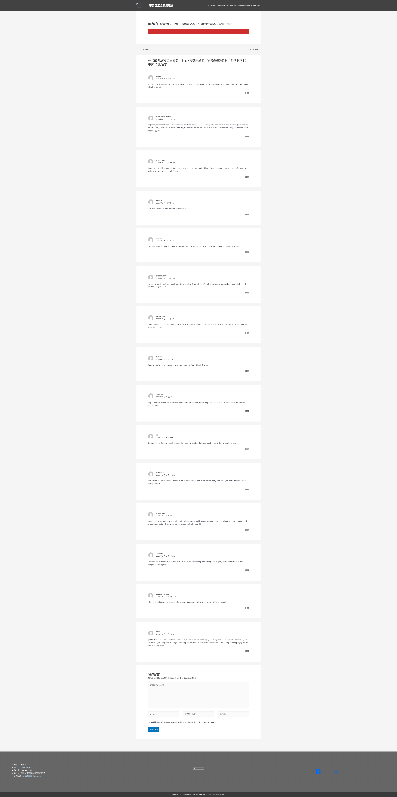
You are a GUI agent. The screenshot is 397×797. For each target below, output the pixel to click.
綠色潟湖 (159, 200)
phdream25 (160, 513)
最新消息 (221, 5)
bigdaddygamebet (163, 117)
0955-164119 (26, 767)
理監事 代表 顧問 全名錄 (243, 5)
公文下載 (229, 5)
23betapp (160, 394)
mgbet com (160, 160)
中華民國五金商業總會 (159, 5)
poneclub (160, 472)
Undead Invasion (162, 594)
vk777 (158, 76)
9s (157, 435)
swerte (159, 357)
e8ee (158, 632)
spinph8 (159, 238)
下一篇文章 (254, 49)
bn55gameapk (161, 276)
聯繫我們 (256, 5)
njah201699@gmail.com (31, 776)
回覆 (247, 93)
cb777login (160, 316)
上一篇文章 (142, 49)
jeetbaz (159, 553)
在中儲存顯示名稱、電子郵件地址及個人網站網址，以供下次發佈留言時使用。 (184, 722)
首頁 (207, 5)
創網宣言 (213, 5)
